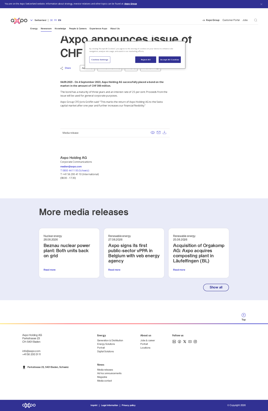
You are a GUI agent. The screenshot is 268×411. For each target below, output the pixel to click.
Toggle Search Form (255, 20)
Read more (50, 270)
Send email (158, 132)
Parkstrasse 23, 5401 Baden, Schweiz (48, 367)
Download (165, 132)
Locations (145, 348)
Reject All (146, 59)
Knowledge (60, 29)
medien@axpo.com (71, 167)
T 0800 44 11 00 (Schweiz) (75, 170)
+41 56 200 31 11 (31, 354)
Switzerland (40, 20)
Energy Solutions (106, 344)
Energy (34, 29)
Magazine (102, 377)
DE (51, 20)
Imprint (94, 405)
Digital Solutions (105, 351)
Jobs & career (147, 340)
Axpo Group (130, 3)
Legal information (109, 405)
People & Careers (78, 29)
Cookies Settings (99, 59)
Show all (216, 287)
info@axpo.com (31, 351)
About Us (115, 29)
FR (55, 20)
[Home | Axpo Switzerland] (20, 21)
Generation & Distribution (110, 340)
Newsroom (46, 29)
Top (244, 320)
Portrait (101, 348)
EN (59, 20)
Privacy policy (129, 405)
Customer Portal (231, 20)
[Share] (61, 68)
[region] (135, 55)
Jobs (245, 20)
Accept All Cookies (169, 59)
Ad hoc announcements (109, 373)
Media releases (105, 370)
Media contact (104, 381)
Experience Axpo (98, 29)
